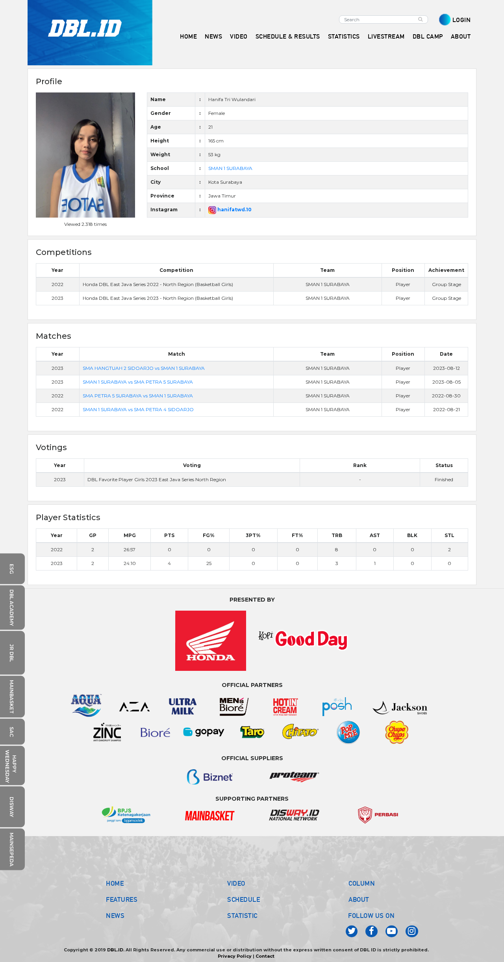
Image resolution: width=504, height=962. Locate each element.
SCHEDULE (243, 899)
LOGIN (461, 20)
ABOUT (358, 899)
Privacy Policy (235, 956)
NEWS (115, 916)
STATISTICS (344, 36)
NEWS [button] (213, 36)
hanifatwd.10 (234, 209)
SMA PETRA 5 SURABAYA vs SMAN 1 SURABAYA (138, 396)
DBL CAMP (428, 36)
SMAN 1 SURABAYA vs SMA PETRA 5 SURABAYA (138, 382)
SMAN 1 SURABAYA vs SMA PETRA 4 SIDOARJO (138, 409)
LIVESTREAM (386, 36)
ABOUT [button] (461, 36)
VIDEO (239, 36)
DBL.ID (115, 950)
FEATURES (121, 899)
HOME (188, 36)
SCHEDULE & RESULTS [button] (288, 36)
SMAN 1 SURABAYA (230, 168)
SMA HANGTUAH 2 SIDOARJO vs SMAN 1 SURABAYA (144, 368)
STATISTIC (242, 916)
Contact (265, 956)
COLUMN (361, 883)
